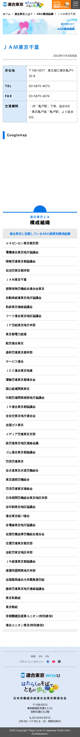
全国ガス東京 (15, 425)
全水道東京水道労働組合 (22, 470)
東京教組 (12, 607)
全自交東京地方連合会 (21, 416)
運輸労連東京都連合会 (21, 379)
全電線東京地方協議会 (21, 525)
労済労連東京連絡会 (19, 488)
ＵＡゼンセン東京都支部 (22, 243)
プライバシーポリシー (32, 661)
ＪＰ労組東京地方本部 (21, 325)
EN (40, 656)
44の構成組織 (45, 13)
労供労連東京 (15, 461)
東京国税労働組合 (18, 479)
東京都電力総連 (16, 334)
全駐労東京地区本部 (19, 552)
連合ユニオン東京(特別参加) (25, 625)
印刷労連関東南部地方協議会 (25, 397)
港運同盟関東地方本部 (21, 570)
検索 (33, 656)
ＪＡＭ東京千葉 (16, 279)
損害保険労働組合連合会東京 (25, 288)
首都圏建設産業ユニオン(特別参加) (29, 616)
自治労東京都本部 (18, 270)
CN (47, 656)
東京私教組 (13, 598)
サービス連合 (15, 361)
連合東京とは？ (24, 13)
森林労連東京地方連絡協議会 (25, 588)
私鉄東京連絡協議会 (19, 307)
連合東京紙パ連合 (18, 516)
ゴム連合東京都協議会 (21, 452)
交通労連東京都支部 (19, 543)
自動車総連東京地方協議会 (23, 298)
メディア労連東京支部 (21, 434)
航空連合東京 (15, 343)
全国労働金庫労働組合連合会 (25, 534)
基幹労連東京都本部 (19, 352)
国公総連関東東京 (18, 389)
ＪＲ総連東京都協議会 (21, 561)
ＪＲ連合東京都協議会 (21, 407)
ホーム (7, 13)
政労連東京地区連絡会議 (22, 443)
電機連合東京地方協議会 (22, 252)
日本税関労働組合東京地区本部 (26, 498)
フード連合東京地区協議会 (23, 316)
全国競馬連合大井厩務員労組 (25, 579)
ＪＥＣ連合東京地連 (19, 370)
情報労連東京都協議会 (21, 261)
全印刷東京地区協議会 (21, 507)
